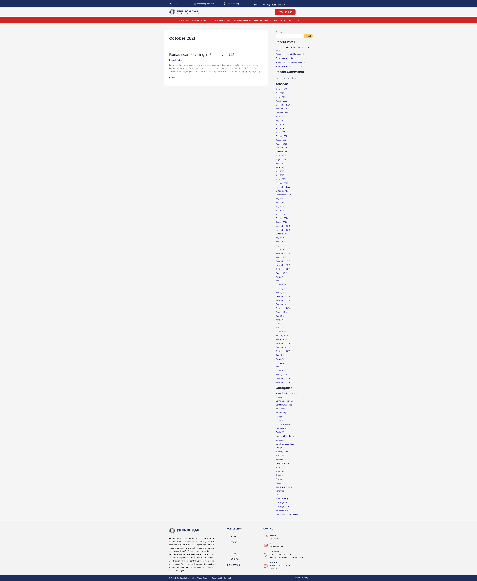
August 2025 (281, 89)
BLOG (274, 5)
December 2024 (283, 105)
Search (279, 32)
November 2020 (283, 187)
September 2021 (283, 156)
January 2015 (281, 374)
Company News (283, 424)
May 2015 (280, 363)
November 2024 (283, 109)
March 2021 (281, 179)
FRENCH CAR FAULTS (262, 20)
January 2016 (281, 339)
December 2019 (283, 226)
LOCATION (274, 551)
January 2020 (281, 222)
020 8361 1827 (178, 3)
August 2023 (281, 144)
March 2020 (281, 214)
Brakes (279, 397)
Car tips (279, 416)
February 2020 (282, 218)
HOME (255, 5)
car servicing (281, 413)
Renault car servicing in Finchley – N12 (201, 55)
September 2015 (283, 351)
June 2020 (280, 202)
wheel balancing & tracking (287, 514)
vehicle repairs (282, 510)
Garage (279, 448)
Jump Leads (281, 459)
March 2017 (281, 285)
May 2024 (280, 124)
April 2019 (280, 249)
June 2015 (280, 359)
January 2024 (281, 140)
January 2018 (281, 257)
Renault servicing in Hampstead (290, 54)
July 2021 (280, 163)
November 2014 (283, 382)
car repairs (280, 409)
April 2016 (280, 328)
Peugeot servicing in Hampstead (290, 62)
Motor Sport (281, 471)
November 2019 (283, 230)
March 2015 (281, 371)
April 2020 (280, 210)
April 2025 (280, 93)
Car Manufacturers (284, 405)
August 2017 (281, 273)
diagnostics (281, 428)
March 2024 (281, 132)
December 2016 (283, 296)
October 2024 (282, 113)
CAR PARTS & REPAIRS (242, 20)
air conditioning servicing (286, 393)
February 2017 (282, 288)
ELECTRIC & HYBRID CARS (219, 20)
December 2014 (283, 378)
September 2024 (283, 116)
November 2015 (283, 343)
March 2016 (281, 332)
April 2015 (280, 367)
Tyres (278, 495)
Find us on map (232, 3)
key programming (283, 463)
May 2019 (280, 246)
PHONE (273, 535)
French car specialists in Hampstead (291, 58)
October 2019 (282, 234)
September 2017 (283, 269)
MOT (278, 467)
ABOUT (262, 5)
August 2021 (281, 159)
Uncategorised (282, 502)
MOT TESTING (184, 20)
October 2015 (281, 347)
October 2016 (281, 304)
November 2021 (283, 148)
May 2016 (280, 324)
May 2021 (280, 171)
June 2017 (280, 277)
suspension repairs (284, 487)
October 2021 (281, 152)
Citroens (279, 420)
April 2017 (280, 281)
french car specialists (285, 444)
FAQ (268, 5)
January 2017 (281, 292)
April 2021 (280, 175)
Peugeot (280, 475)
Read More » (174, 77)
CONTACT (281, 5)
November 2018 (283, 253)
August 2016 (281, 312)
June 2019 (280, 242)
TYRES (296, 20)
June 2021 (280, 167)
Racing (279, 479)
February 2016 (282, 335)
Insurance (280, 456)
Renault (172, 60)
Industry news (282, 452)
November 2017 (283, 265)
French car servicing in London (289, 66)
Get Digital (228, 578)
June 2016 (280, 320)
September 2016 (283, 308)
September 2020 (283, 195)
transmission (281, 491)
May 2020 (280, 206)
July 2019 (280, 238)
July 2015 (279, 355)
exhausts (279, 440)
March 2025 (281, 97)
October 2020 (282, 191)
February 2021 (282, 183)
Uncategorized (282, 506)
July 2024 (280, 120)
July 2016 (280, 316)
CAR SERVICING (199, 20)
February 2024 (282, 136)
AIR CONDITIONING (282, 20)
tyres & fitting (282, 499)
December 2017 (283, 261)
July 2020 (280, 199)
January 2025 (281, 101)
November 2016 (283, 300)
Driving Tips (281, 432)
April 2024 (280, 128)
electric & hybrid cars (285, 436)
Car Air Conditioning (284, 401)
